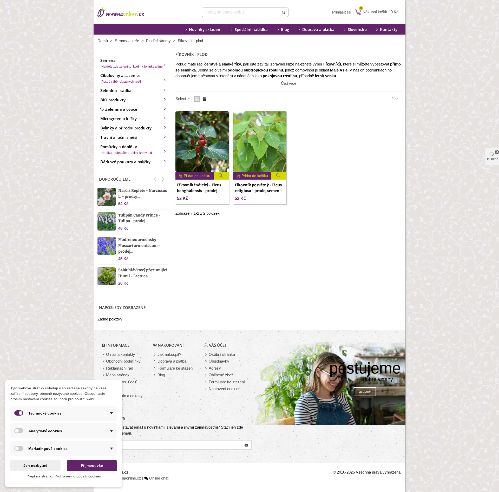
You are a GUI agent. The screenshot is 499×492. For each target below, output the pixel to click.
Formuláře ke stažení (175, 368)
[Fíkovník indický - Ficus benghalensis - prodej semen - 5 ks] (202, 141)
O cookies (114, 388)
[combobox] (241, 12)
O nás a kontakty (120, 354)
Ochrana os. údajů (121, 382)
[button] (155, 179)
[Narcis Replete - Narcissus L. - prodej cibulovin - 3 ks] (106, 197)
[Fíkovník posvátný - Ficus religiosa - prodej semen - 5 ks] (259, 141)
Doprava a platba (318, 29)
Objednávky (219, 361)
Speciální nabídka (251, 29)
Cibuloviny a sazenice (121, 78)
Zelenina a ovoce (121, 109)
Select (181, 98)
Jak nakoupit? (169, 354)
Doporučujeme (114, 179)
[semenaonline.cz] (128, 12)
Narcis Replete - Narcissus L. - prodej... (142, 193)
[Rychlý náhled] (221, 176)
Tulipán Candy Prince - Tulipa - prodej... (139, 218)
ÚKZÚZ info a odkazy (124, 395)
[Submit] (283, 12)
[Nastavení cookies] (206, 388)
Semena (131, 63)
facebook (364, 391)
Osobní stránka (222, 354)
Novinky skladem (205, 29)
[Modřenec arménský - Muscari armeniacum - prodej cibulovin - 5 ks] (106, 246)
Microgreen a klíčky (118, 118)
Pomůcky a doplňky (126, 149)
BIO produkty (113, 99)
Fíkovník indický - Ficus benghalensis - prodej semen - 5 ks (199, 191)
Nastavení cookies (224, 388)
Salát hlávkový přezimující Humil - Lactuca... (142, 273)
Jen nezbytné (35, 465)
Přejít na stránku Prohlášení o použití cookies (64, 476)
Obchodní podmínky (123, 361)
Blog (285, 29)
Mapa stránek (117, 375)
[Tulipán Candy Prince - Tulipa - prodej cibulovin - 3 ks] (106, 221)
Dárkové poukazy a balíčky (125, 161)
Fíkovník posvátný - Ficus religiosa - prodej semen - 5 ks (258, 191)
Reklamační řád (119, 368)
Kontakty (388, 29)
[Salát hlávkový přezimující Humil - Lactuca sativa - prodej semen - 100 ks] (106, 276)
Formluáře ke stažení (227, 382)
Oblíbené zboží (221, 375)
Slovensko (357, 29)
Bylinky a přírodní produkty (126, 127)
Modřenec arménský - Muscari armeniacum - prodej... (139, 245)
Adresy (215, 368)
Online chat (158, 478)
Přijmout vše (92, 465)
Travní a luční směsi (118, 137)
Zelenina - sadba (116, 90)
